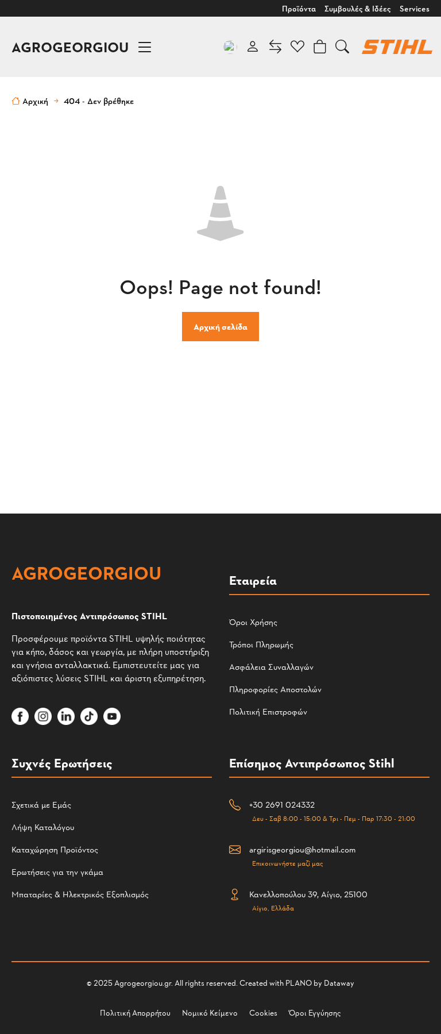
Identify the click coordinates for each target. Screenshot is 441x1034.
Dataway (339, 982)
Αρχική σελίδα (220, 327)
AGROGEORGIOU (70, 47)
